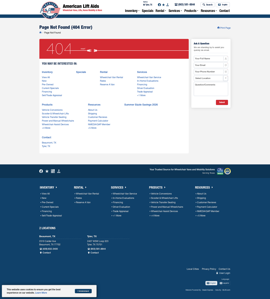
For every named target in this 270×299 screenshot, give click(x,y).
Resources (208, 11)
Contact (224, 11)
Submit (222, 102)
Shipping (92, 113)
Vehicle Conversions (52, 109)
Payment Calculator (98, 120)
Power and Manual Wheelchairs (58, 120)
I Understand (83, 291)
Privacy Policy (209, 269)
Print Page (225, 27)
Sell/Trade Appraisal (52, 95)
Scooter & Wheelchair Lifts (55, 113)
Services (174, 11)
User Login (224, 273)
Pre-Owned (47, 84)
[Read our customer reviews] (163, 4)
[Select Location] (211, 78)
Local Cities (193, 269)
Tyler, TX (148, 4)
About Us (92, 109)
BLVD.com (226, 290)
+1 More (141, 95)
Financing (47, 91)
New (44, 80)
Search (209, 4)
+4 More (46, 127)
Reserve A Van (107, 84)
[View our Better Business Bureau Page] (167, 4)
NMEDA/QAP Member (99, 124)
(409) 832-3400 (50, 248)
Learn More (41, 292)
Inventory (131, 11)
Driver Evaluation (145, 88)
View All (46, 77)
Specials (147, 11)
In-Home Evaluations (147, 80)
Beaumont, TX (49, 142)
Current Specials (50, 88)
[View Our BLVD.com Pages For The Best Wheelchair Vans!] (53, 171)
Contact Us (224, 269)
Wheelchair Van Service (149, 77)
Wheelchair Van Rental (111, 77)
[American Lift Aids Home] (40, 32)
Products (190, 11)
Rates (103, 80)
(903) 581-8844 (186, 4)
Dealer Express (207, 290)
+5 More (92, 127)
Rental (160, 11)
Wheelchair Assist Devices (55, 124)
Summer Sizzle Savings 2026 (141, 104)
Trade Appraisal (145, 91)
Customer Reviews (97, 117)
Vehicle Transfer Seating (54, 117)
